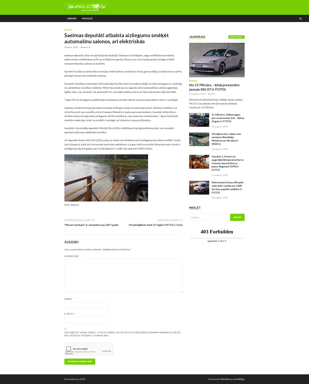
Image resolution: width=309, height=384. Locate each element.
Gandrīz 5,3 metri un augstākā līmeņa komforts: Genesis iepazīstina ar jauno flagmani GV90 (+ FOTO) (228, 163)
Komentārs (72, 256)
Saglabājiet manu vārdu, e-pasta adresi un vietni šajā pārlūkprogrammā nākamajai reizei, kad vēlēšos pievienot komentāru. (122, 334)
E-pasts (69, 314)
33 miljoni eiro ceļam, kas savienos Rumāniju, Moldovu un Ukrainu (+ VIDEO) (226, 138)
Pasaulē (87, 18)
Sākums (72, 18)
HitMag (240, 379)
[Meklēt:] (217, 217)
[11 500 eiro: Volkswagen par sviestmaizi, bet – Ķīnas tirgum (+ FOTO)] (199, 114)
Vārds (69, 299)
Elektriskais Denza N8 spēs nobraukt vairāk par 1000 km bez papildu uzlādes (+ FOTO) (228, 187)
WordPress (226, 379)
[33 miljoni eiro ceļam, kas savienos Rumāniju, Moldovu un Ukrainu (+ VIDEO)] (199, 134)
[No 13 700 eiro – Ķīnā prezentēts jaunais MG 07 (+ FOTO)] (217, 44)
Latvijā (68, 30)
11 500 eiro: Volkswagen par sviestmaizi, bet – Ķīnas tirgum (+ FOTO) (228, 118)
